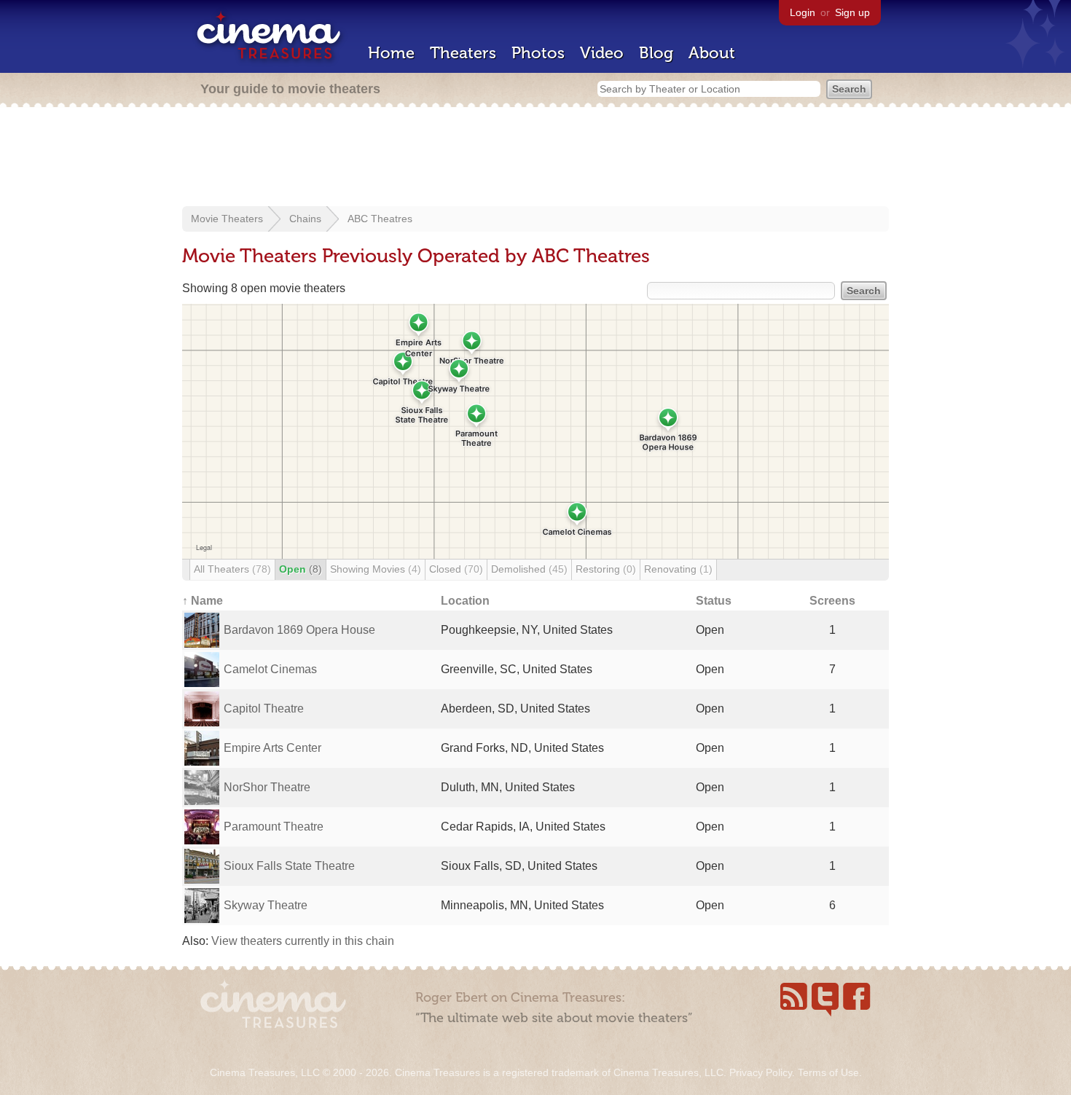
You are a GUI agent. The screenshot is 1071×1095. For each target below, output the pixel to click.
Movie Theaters (227, 218)
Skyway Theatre (265, 905)
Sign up (852, 12)
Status (713, 600)
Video (602, 53)
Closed (456, 569)
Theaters (463, 53)
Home (391, 53)
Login (802, 12)
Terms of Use (828, 1072)
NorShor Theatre (267, 787)
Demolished (529, 569)
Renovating (678, 569)
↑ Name (202, 600)
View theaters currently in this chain (302, 941)
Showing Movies (375, 569)
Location (465, 600)
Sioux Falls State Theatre (289, 866)
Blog (656, 53)
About (711, 53)
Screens (832, 600)
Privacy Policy (760, 1072)
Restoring (606, 569)
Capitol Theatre (264, 708)
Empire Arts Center (272, 748)
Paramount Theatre (273, 826)
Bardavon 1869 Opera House (299, 630)
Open (300, 569)
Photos (538, 53)
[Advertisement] (535, 158)
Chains (305, 218)
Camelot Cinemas (270, 669)
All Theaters (232, 569)
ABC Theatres (380, 218)
